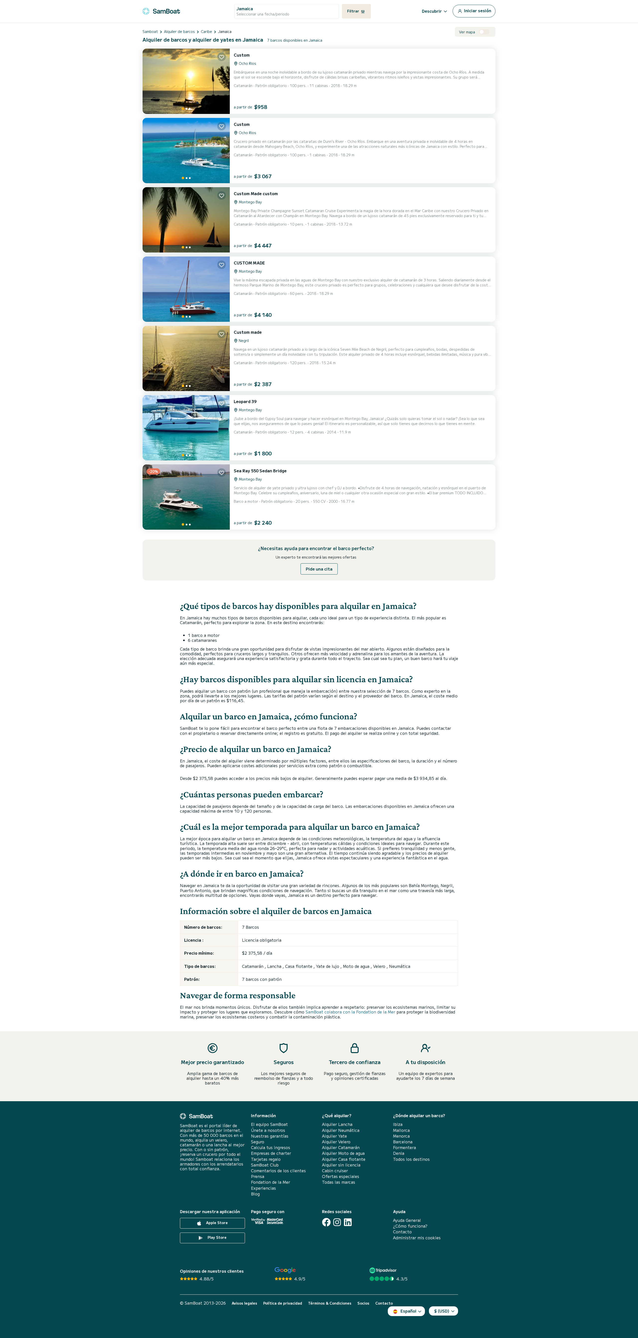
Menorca (401, 1136)
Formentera (404, 1147)
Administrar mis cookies (417, 1237)
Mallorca (401, 1130)
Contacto (402, 1231)
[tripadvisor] (383, 1270)
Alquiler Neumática (340, 1130)
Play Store (217, 1237)
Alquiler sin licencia (341, 1165)
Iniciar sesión (477, 10)
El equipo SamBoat (269, 1124)
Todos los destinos (411, 1159)
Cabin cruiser (335, 1170)
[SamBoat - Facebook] (326, 1222)
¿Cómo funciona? (410, 1226)
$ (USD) (441, 1311)
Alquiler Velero (336, 1141)
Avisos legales (244, 1303)
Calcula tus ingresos (270, 1147)
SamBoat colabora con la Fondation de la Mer (350, 1012)
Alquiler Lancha (337, 1124)
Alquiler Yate (334, 1136)
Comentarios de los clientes (278, 1170)
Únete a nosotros (268, 1130)
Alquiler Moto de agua (343, 1153)
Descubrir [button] (432, 11)
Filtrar (353, 10)
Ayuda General (407, 1220)
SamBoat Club (265, 1165)
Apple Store (216, 1222)
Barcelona (402, 1141)
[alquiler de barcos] (161, 10)
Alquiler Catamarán (341, 1147)
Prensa (257, 1176)
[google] (285, 1270)
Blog (255, 1193)
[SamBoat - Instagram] (337, 1222)
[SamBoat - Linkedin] (347, 1222)
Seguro (257, 1141)
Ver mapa (467, 32)
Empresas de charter (271, 1153)
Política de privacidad (282, 1303)
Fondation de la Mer (270, 1182)
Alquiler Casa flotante (343, 1159)
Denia (398, 1153)
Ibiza (397, 1124)
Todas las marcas (338, 1182)
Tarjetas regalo (266, 1159)
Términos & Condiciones (329, 1303)
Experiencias (263, 1188)
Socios (363, 1303)
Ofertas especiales (340, 1176)
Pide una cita (319, 569)
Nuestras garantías (269, 1136)
